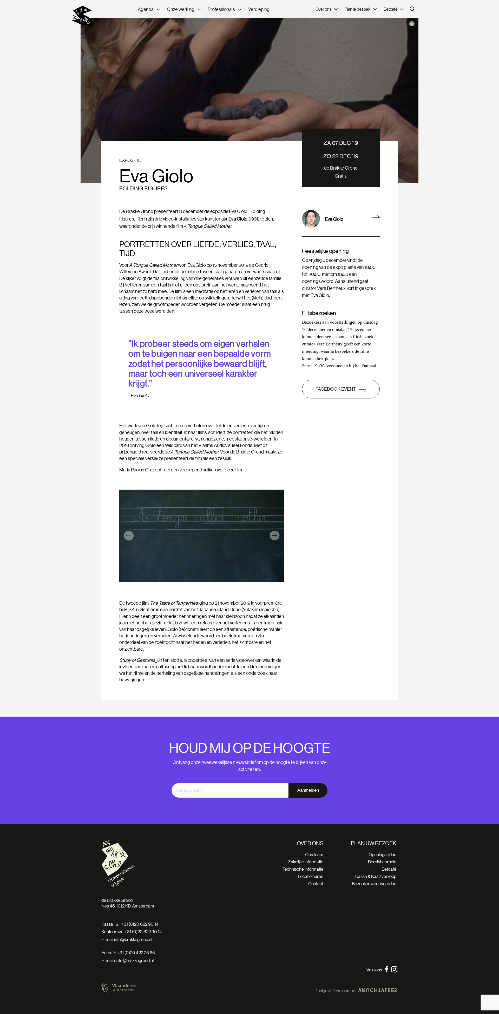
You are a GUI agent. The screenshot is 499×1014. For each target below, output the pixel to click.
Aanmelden (308, 790)
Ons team (314, 854)
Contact (315, 883)
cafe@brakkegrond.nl (134, 960)
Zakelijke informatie (305, 861)
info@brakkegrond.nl (133, 939)
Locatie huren (310, 876)
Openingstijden (382, 854)
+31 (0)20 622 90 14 (140, 924)
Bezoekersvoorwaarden (374, 883)
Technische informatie (303, 869)
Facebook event (336, 389)
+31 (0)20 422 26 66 (136, 952)
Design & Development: (336, 990)
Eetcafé (389, 869)
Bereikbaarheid (382, 861)
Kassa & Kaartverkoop (375, 876)
